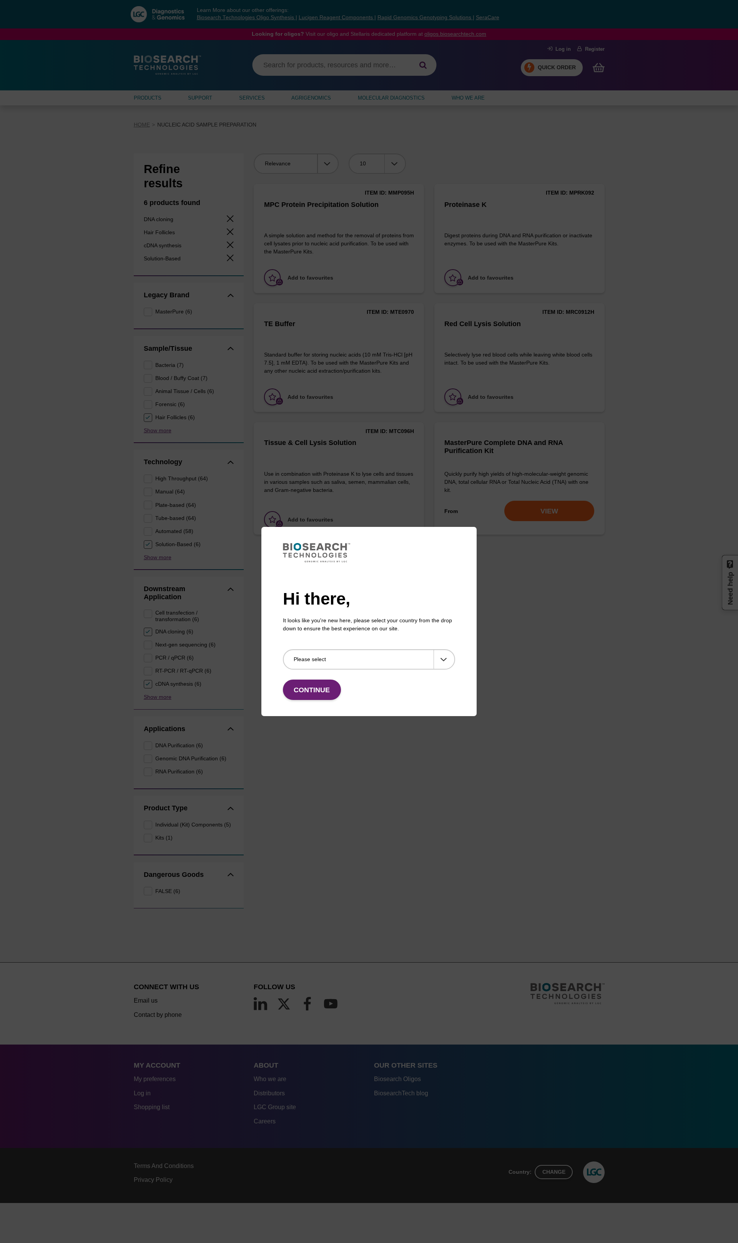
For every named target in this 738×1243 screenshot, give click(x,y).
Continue (312, 690)
